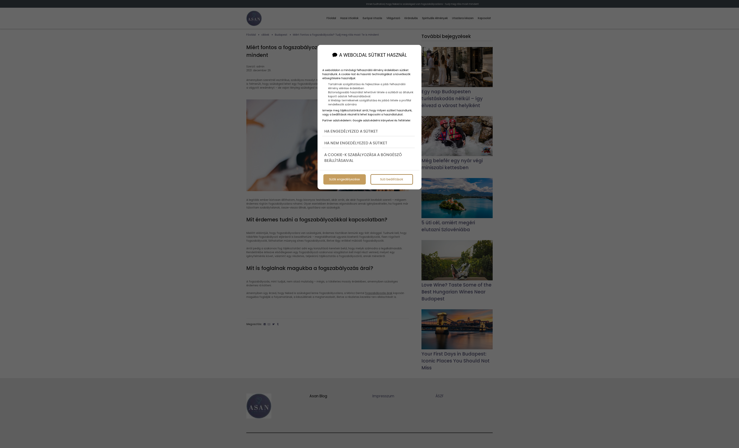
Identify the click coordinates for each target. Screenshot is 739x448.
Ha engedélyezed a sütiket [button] (351, 131)
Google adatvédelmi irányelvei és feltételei (381, 120)
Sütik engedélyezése (344, 179)
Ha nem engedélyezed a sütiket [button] (355, 143)
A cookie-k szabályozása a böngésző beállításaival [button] (363, 157)
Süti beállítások (391, 179)
